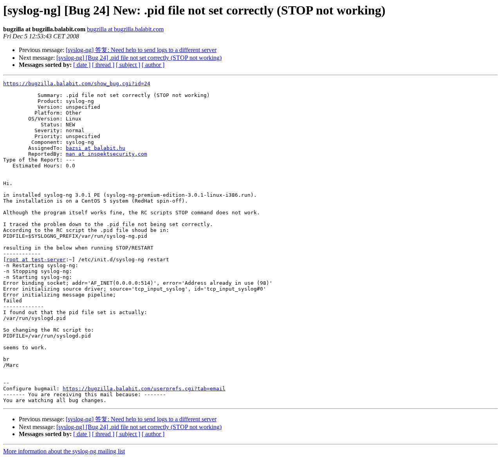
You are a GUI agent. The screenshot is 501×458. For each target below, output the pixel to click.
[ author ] (153, 64)
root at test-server (36, 259)
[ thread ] (103, 64)
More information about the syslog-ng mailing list (64, 451)
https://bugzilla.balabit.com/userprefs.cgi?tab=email (144, 389)
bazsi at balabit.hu (95, 148)
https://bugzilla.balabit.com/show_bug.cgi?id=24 (76, 83)
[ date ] (81, 64)
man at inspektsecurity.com (106, 154)
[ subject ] (128, 64)
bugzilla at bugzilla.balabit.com (125, 29)
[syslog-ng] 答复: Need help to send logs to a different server (141, 50)
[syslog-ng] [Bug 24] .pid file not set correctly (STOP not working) (139, 57)
